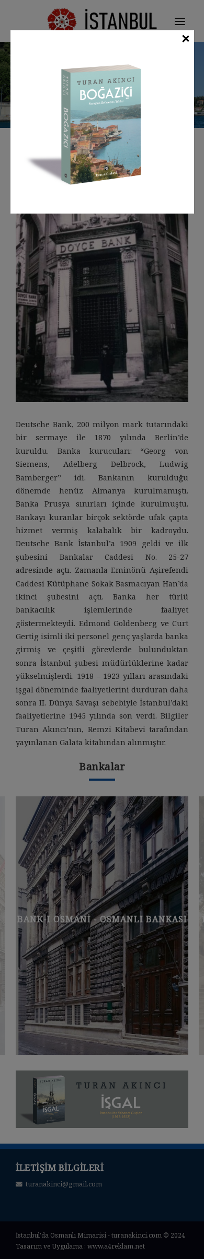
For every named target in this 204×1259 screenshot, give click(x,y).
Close (185, 39)
